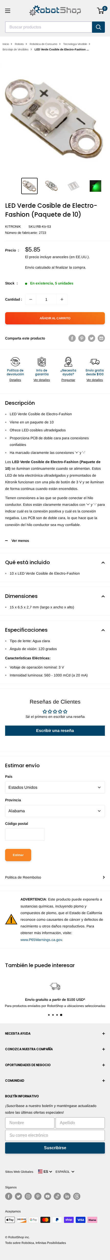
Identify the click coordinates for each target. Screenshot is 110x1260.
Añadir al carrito (55, 318)
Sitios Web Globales (19, 1172)
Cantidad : (13, 299)
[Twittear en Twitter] (91, 338)
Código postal (16, 823)
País (9, 776)
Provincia (13, 800)
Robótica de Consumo (43, 44)
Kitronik (13, 226)
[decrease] (30, 299)
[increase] (62, 299)
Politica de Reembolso (23, 877)
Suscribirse (55, 1148)
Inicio (6, 44)
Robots (19, 44)
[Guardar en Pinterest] (81, 338)
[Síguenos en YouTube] (47, 1196)
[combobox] (48, 27)
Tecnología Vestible (75, 44)
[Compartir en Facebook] (72, 338)
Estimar (18, 855)
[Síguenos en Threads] (76, 1196)
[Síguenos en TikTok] (57, 1196)
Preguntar (68, 380)
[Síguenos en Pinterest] (37, 1196)
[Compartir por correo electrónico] (101, 338)
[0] (100, 11)
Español (63, 1172)
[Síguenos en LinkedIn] (67, 1196)
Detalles (15, 380)
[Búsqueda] (98, 27)
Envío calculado (38, 267)
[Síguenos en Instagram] (28, 1196)
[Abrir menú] (7, 11)
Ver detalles (42, 380)
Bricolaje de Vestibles (16, 49)
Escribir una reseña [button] (55, 730)
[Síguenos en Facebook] (8, 1196)
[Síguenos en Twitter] (18, 1196)
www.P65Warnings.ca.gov (41, 940)
